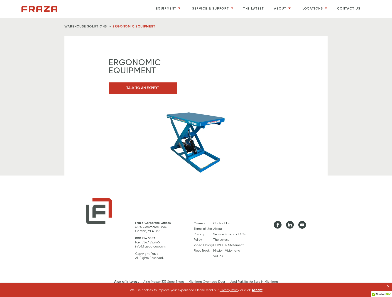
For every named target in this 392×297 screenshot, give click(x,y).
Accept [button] (257, 290)
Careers (199, 223)
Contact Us (348, 8)
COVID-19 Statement (228, 245)
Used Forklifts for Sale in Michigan (254, 281)
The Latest (253, 8)
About (217, 228)
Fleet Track (202, 250)
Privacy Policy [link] (229, 290)
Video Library (203, 245)
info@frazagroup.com (150, 246)
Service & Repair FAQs (229, 234)
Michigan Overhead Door (207, 281)
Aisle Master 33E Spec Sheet (163, 281)
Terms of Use (203, 228)
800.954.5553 (145, 238)
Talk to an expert (142, 88)
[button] (388, 286)
